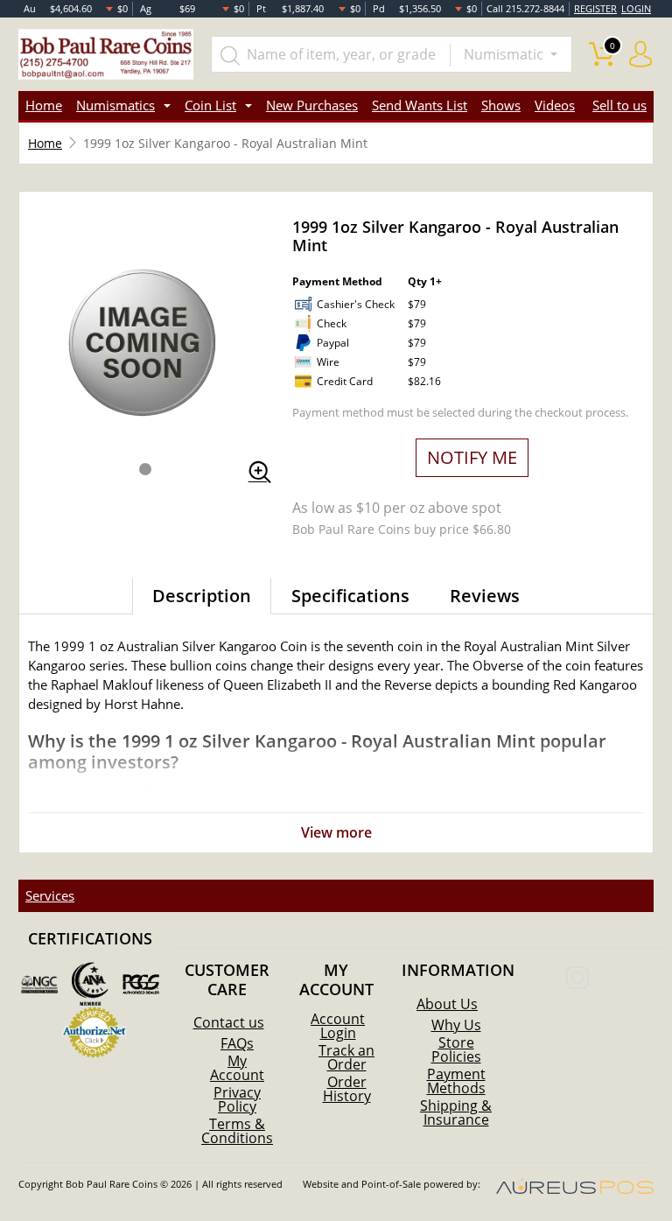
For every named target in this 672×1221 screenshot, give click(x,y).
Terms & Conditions (237, 1130)
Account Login (338, 1025)
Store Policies (456, 1049)
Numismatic (505, 54)
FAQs (237, 1043)
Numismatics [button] (115, 105)
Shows (501, 105)
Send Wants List (419, 105)
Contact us (228, 1022)
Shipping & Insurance (456, 1112)
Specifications (350, 595)
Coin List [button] (210, 105)
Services (49, 895)
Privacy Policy (237, 1099)
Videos (555, 105)
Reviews (485, 595)
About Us (447, 1004)
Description (201, 595)
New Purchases (312, 105)
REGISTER (595, 8)
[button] (145, 469)
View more (336, 832)
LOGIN (636, 8)
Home (43, 105)
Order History (347, 1088)
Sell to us (619, 105)
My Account (237, 1067)
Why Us (456, 1025)
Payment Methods (456, 1081)
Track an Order (346, 1057)
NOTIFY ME (472, 457)
